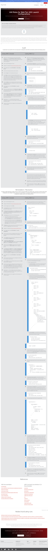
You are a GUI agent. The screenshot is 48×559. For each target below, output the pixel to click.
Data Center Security (18, 545)
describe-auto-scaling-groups (28, 489)
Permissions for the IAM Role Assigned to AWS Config (9, 492)
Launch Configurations (4, 495)
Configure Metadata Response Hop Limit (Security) (9, 519)
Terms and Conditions (42, 542)
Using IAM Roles (3, 486)
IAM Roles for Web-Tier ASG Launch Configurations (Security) (10, 515)
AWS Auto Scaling (16, 8)
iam (24, 497)
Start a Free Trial (21, 18)
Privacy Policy (41, 543)
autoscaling (26, 488)
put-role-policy (26, 501)
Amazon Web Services (10, 8)
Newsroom (34, 544)
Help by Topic (28, 542)
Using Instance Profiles (4, 491)
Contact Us (28, 543)
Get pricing (27, 535)
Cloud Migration (18, 542)
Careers (34, 543)
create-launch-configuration (28, 494)
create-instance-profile (27, 503)
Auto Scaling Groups (4, 494)
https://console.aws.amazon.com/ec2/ (16, 65)
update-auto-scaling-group (28, 495)
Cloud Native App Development (20, 544)
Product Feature (27, 18)
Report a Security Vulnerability (43, 544)
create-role (26, 498)
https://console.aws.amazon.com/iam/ (16, 203)
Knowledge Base (5, 8)
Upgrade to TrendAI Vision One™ (36, 1)
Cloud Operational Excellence (20, 543)
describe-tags (26, 491)
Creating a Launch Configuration (6, 497)
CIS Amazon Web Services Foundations (7, 498)
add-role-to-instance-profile (28, 504)
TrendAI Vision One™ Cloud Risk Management (19, 1)
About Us (34, 542)
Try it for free (21, 535)
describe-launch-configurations (29, 492)
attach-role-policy (27, 500)
